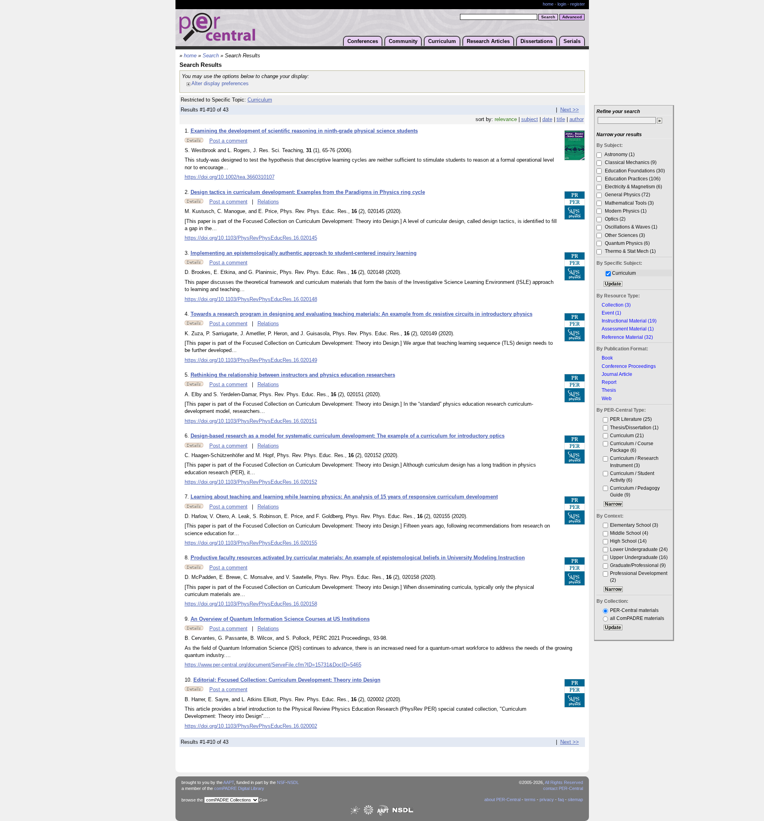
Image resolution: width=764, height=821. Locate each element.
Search (211, 56)
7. (188, 497)
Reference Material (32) (627, 337)
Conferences (362, 41)
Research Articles (488, 41)
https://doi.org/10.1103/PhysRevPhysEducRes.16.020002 (251, 726)
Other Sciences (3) (624, 235)
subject (529, 119)
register (577, 4)
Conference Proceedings (629, 366)
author (576, 119)
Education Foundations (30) (634, 170)
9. (188, 619)
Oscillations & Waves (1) (630, 226)
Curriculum (442, 41)
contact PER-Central (563, 788)
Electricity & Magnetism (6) (633, 186)
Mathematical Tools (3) (629, 202)
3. (188, 253)
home (548, 4)
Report (609, 382)
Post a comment (228, 141)
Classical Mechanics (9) (630, 162)
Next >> (569, 110)
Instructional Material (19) (629, 321)
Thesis (609, 390)
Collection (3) (616, 305)
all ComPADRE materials (637, 618)
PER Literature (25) (631, 419)
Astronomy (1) (619, 154)
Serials (572, 41)
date (547, 119)
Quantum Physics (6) (627, 243)
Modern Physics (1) (625, 210)
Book (607, 358)
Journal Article (617, 374)
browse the (192, 800)
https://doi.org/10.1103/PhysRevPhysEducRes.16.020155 (251, 543)
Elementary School (630, 525)
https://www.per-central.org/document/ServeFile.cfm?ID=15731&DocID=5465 (273, 665)
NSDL (293, 782)
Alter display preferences (219, 83)
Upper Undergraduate (634, 557)
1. (188, 131)
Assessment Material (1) (628, 328)
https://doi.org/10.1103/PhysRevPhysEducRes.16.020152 (251, 482)
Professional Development (638, 573)
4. (188, 314)
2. (188, 192)
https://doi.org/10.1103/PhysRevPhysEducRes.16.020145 (251, 238)
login (561, 4)
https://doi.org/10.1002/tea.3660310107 (230, 177)
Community (403, 41)
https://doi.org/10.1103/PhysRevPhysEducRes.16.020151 (251, 421)
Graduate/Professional (634, 565)
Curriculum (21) (627, 435)
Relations (268, 202)
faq (561, 799)
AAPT (228, 782)
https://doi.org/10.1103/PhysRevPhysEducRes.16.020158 (251, 604)
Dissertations (536, 41)
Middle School (625, 533)
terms (530, 799)
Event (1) (611, 313)
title (561, 119)
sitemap (575, 799)
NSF (281, 782)
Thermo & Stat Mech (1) (630, 251)
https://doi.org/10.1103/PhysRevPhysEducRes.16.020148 (251, 299)
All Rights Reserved (564, 782)
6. (188, 436)
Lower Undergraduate (634, 549)
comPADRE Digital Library (239, 788)
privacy (547, 799)
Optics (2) (615, 218)
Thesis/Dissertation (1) (634, 427)
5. (188, 375)
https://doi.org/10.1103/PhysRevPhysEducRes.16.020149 (251, 360)
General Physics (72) (627, 194)
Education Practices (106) (632, 178)
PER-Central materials (634, 610)
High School (623, 540)
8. (188, 558)
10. (189, 680)
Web (607, 398)
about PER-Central (502, 799)
